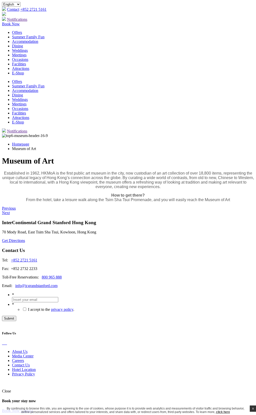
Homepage (20, 144)
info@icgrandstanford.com (36, 286)
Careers (18, 360)
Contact (13, 9)
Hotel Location (24, 369)
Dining (17, 46)
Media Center (23, 356)
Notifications (17, 19)
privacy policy (62, 309)
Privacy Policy (23, 374)
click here (223, 412)
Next (6, 213)
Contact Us (21, 365)
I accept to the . (51, 309)
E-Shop (18, 73)
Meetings (19, 55)
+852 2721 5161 (33, 9)
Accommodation (25, 41)
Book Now (11, 24)
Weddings (20, 50)
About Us (20, 351)
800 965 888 (52, 277)
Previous (9, 208)
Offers (17, 32)
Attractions (20, 68)
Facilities (19, 64)
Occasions (20, 59)
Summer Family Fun (28, 37)
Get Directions (13, 240)
